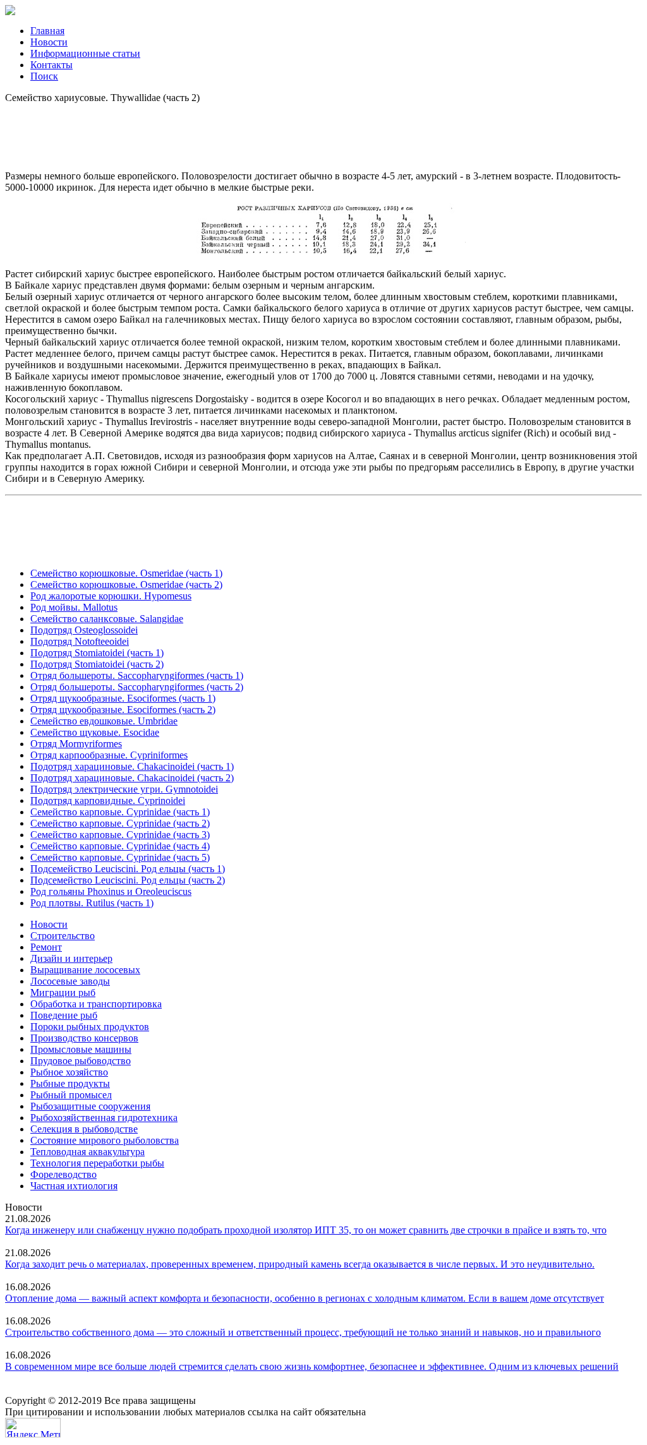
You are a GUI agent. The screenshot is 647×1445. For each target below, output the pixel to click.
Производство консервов (84, 1038)
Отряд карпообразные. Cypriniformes (109, 755)
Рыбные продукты (70, 1083)
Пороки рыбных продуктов (89, 1026)
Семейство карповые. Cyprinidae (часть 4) (120, 846)
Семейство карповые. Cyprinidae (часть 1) (120, 811)
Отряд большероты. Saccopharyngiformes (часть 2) (136, 686)
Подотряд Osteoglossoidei (84, 630)
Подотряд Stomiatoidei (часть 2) (97, 664)
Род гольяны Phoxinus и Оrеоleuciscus (110, 891)
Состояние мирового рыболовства (104, 1140)
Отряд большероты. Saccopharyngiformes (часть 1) (136, 675)
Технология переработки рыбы (97, 1163)
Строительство (62, 935)
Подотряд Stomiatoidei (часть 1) (97, 652)
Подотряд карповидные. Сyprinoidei (107, 800)
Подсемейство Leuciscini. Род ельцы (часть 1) (127, 868)
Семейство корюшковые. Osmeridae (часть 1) (126, 573)
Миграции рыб (62, 992)
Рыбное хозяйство (69, 1072)
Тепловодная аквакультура (87, 1151)
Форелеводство (63, 1174)
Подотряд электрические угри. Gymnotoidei (124, 789)
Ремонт (46, 947)
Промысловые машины (80, 1049)
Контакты (51, 64)
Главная (47, 30)
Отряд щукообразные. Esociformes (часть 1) (122, 698)
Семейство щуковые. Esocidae (94, 732)
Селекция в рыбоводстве (84, 1129)
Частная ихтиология (74, 1185)
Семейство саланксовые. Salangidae (106, 618)
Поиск (44, 76)
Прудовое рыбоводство (80, 1060)
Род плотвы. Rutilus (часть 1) (92, 902)
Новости (49, 42)
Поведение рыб (63, 1015)
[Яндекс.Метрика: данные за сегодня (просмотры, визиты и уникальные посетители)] (33, 1427)
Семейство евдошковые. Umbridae (104, 721)
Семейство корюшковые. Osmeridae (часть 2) (126, 584)
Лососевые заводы (70, 981)
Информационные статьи (85, 53)
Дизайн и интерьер (71, 958)
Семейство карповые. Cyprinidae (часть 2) (120, 823)
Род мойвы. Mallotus (74, 607)
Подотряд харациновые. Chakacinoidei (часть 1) (132, 766)
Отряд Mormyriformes (76, 743)
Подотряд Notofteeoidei (79, 641)
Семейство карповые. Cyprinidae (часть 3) (120, 834)
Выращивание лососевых (85, 969)
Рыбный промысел (71, 1094)
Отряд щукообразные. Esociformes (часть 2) (122, 709)
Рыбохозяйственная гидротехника (104, 1117)
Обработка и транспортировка (96, 1003)
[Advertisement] (323, 132)
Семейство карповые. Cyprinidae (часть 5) (120, 857)
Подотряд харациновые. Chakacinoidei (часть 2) (132, 777)
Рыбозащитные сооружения (90, 1106)
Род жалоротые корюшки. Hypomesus (110, 596)
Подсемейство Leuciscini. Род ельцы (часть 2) (127, 880)
